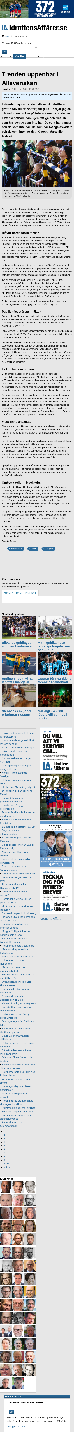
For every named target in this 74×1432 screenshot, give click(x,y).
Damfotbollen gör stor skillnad (19, 1107)
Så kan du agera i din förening (19, 913)
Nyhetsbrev (48, 56)
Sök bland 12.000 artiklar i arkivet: (16, 43)
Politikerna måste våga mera (18, 945)
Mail (7, 36)
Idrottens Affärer (34, 28)
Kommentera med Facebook (20, 593)
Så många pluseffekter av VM (18, 826)
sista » (7, 1167)
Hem (7, 1396)
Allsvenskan (16, 549)
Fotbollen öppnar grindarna (17, 1111)
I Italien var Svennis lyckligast (18, 787)
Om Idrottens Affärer (15, 62)
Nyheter (8, 56)
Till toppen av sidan (16, 1426)
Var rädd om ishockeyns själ (18, 747)
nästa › (7, 1163)
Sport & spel (33, 56)
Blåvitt (33, 549)
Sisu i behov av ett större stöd (19, 956)
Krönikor (20, 56)
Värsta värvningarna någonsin (19, 1003)
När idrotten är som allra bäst (18, 873)
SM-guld (49, 549)
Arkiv (57, 56)
